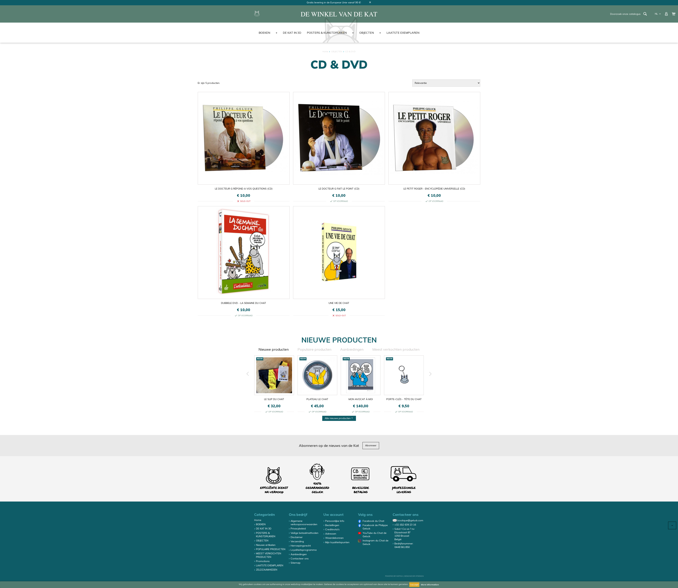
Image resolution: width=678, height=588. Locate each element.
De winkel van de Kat (339, 14)
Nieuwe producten (273, 349)
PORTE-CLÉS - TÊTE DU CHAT (404, 399)
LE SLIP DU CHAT (274, 399)
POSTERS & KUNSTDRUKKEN (327, 32)
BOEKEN (264, 32)
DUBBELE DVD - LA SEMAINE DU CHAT (243, 303)
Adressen (330, 533)
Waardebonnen (334, 537)
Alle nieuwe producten (339, 418)
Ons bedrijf (298, 514)
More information (430, 584)
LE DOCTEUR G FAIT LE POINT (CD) (339, 188)
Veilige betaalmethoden (304, 533)
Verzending (297, 541)
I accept (414, 584)
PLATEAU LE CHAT (317, 399)
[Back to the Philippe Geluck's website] (257, 14)
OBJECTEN (366, 32)
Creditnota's (332, 529)
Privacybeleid (298, 528)
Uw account (333, 514)
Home (257, 520)
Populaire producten (314, 349)
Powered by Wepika (394, 576)
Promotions (263, 561)
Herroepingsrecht (301, 545)
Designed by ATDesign (414, 576)
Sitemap (296, 562)
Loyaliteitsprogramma (304, 549)
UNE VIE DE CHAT (339, 303)
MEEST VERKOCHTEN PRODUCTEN (268, 555)
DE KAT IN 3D (292, 32)
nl (658, 13)
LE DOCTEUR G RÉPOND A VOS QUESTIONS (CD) (243, 188)
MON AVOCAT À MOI (361, 399)
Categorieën (264, 514)
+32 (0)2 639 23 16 (405, 524)
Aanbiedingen (352, 349)
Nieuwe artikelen (265, 545)
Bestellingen (332, 525)
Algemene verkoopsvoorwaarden (304, 522)
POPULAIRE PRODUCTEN (270, 549)
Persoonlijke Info (334, 521)
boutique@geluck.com (410, 520)
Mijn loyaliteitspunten (337, 542)
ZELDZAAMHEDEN (266, 569)
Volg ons (365, 514)
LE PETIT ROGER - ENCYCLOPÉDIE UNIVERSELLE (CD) (434, 188)
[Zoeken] (645, 14)
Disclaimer (297, 537)
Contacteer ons (300, 558)
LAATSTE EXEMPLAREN (402, 32)
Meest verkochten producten (396, 349)
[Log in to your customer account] (666, 13)
